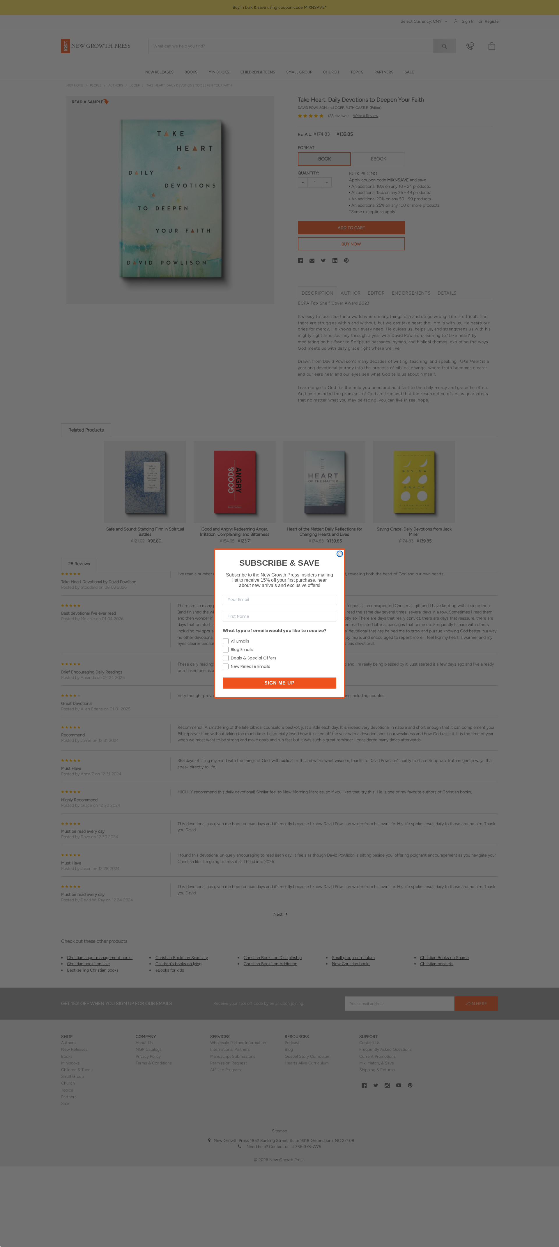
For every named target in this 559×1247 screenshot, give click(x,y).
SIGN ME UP (279, 682)
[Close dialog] (340, 554)
